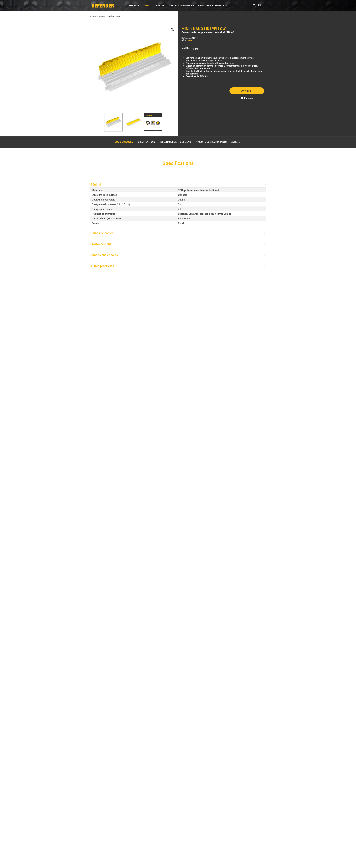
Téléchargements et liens (175, 142)
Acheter (246, 90)
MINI (190, 40)
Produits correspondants (211, 142)
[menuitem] (133, 5)
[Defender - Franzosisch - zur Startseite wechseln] (103, 5)
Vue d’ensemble (124, 142)
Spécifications (146, 142)
